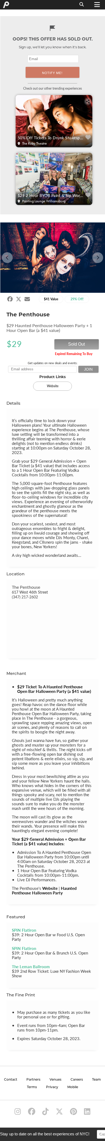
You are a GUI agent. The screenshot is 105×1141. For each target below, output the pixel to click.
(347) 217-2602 (25, 596)
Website (50, 888)
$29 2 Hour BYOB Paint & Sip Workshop (51, 195)
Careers (77, 1079)
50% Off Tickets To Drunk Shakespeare (51, 137)
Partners (33, 1079)
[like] (88, 137)
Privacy (52, 1087)
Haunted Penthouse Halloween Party (44, 890)
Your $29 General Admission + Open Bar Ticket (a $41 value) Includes (49, 841)
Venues (55, 1079)
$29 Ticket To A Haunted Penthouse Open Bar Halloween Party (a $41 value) (54, 689)
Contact (10, 1079)
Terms (32, 1087)
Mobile (72, 1087)
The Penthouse (26, 587)
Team (96, 1079)
